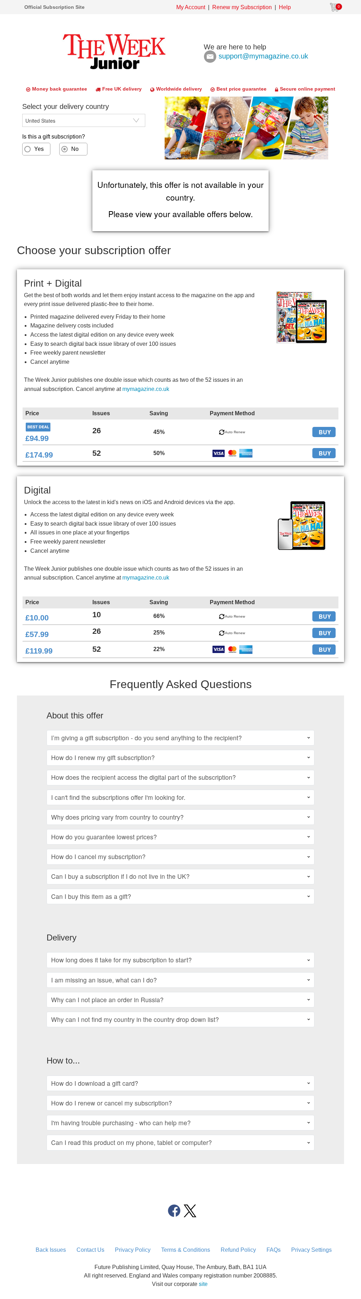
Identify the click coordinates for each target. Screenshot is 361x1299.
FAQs (274, 1250)
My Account (190, 7)
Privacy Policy (133, 1250)
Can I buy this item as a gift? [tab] (91, 896)
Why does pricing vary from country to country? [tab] (117, 817)
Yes (39, 149)
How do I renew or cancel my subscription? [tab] (111, 1102)
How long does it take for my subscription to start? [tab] (121, 959)
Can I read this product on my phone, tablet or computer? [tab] (131, 1142)
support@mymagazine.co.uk (263, 56)
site (203, 1284)
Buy (325, 432)
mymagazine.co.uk (145, 389)
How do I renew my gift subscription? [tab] (103, 757)
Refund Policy (238, 1250)
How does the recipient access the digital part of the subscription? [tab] (143, 777)
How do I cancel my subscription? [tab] (98, 856)
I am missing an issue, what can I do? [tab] (104, 979)
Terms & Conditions (185, 1250)
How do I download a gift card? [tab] (94, 1083)
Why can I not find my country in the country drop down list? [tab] (135, 1019)
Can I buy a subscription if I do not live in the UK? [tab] (120, 876)
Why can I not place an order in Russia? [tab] (107, 999)
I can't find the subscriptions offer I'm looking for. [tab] (118, 797)
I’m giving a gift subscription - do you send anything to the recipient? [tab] (146, 737)
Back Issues (51, 1250)
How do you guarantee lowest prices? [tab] (104, 836)
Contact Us (90, 1250)
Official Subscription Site (54, 7)
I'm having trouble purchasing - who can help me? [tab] (121, 1122)
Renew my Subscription (242, 7)
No (75, 149)
